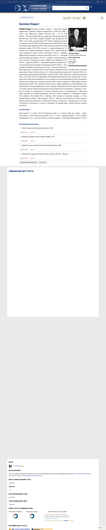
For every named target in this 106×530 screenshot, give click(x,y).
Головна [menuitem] (9, 2)
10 (67, 516)
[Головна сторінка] (22, 7)
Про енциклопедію (62, 2)
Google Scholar (24, 132)
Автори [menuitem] (23, 2)
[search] (91, 7)
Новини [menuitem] (72, 2)
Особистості (43, 162)
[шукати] (87, 8)
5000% (69, 520)
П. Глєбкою (50, 72)
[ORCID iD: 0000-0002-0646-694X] (22, 466)
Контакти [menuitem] (87, 2)
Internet (33, 132)
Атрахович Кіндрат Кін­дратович (29, 162)
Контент (15, 2)
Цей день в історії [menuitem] (32, 2)
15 (9, 490)
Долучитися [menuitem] (79, 2)
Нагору (100, 528)
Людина (11, 504)
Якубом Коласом (40, 72)
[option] (102, 2)
